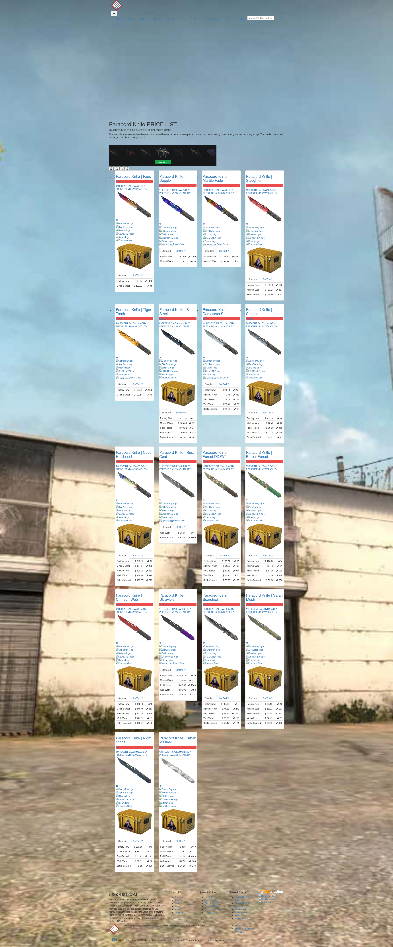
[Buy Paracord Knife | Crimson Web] (117, 642)
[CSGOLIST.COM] (116, 5)
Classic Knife (211, 912)
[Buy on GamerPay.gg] (134, 223)
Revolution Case (243, 918)
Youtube (179, 912)
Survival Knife (211, 906)
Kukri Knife (210, 897)
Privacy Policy (241, 925)
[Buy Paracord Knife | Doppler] (160, 224)
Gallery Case (241, 912)
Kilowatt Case (241, 915)
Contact (238, 931)
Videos (178, 909)
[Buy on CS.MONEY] (134, 233)
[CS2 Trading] (271, 891)
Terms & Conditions (244, 928)
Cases (178, 903)
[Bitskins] (271, 902)
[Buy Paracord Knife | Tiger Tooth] (117, 357)
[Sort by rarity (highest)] (111, 168)
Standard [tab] (122, 275)
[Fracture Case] (134, 240)
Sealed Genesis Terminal (242, 905)
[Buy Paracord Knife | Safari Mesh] (247, 642)
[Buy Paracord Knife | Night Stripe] (117, 785)
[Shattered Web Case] (134, 256)
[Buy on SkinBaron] (134, 226)
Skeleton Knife (212, 903)
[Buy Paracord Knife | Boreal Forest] (247, 500)
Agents (178, 900)
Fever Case (240, 909)
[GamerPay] (271, 895)
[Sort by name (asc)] (121, 168)
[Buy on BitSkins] (134, 230)
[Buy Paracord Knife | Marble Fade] (204, 224)
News (177, 906)
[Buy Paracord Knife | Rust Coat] (160, 500)
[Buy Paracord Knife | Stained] (247, 357)
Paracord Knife (212, 909)
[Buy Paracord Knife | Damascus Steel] (204, 357)
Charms (179, 897)
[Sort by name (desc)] (127, 168)
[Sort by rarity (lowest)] (116, 168)
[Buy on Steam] (134, 237)
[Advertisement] (124, 71)
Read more (230, 939)
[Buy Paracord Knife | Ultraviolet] (160, 642)
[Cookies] (113, 939)
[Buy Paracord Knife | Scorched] (204, 642)
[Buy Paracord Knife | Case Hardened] (117, 500)
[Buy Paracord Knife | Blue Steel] (160, 357)
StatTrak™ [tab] (137, 275)
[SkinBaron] (271, 899)
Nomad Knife (211, 900)
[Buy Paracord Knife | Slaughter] (247, 224)
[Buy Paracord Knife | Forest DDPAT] (204, 500)
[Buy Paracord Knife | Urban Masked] (160, 785)
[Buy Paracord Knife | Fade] (117, 220)
